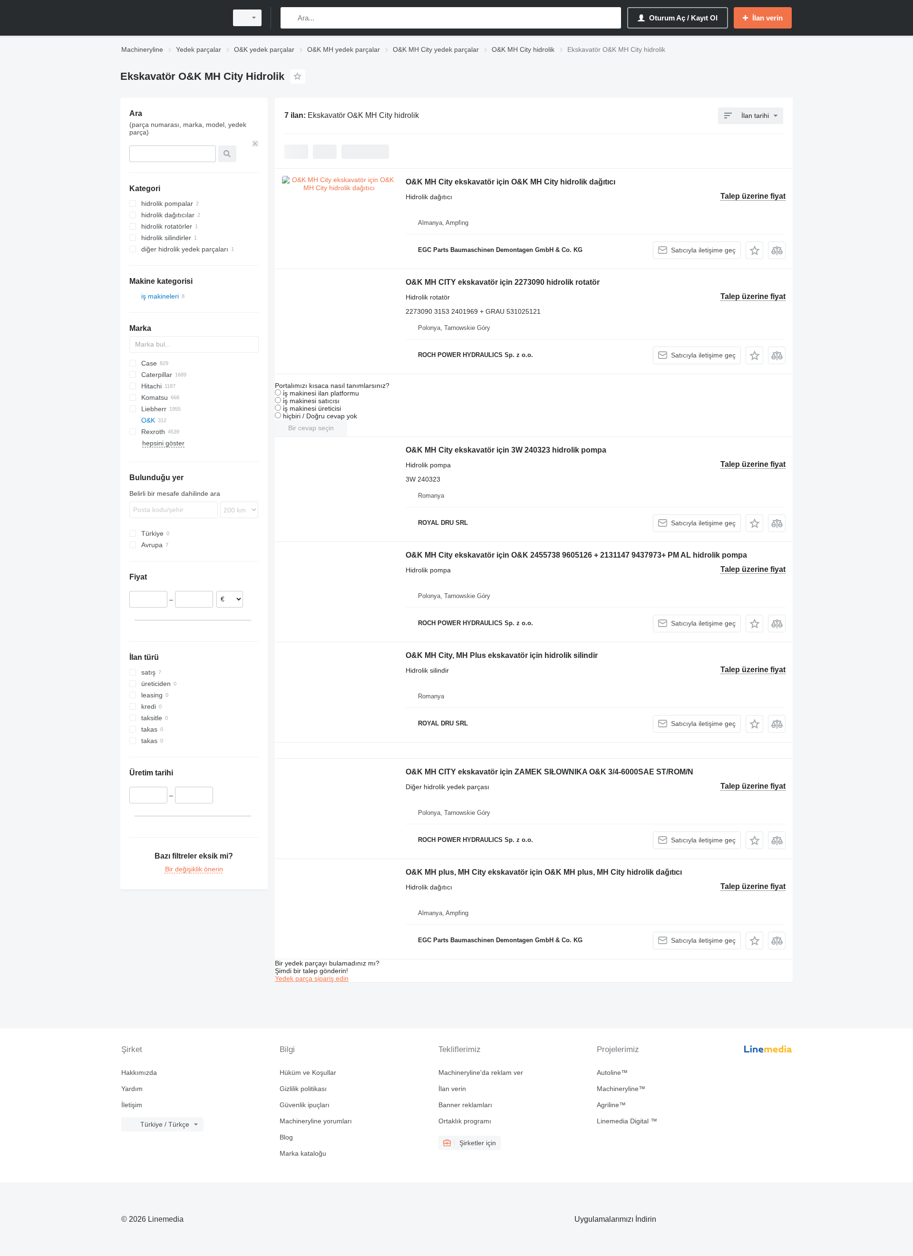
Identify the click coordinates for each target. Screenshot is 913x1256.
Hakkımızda (139, 1072)
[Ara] (290, 18)
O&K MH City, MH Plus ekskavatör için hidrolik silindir (502, 655)
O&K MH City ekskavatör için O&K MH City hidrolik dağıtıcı (510, 182)
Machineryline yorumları (316, 1121)
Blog (286, 1137)
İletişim (131, 1105)
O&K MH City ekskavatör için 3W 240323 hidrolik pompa (506, 450)
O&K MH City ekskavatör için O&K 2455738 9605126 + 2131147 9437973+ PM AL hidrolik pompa (576, 555)
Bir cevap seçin (311, 428)
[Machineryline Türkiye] (171, 17)
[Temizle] (255, 143)
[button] (754, 250)
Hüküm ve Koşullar (308, 1072)
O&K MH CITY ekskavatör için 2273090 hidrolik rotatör (503, 282)
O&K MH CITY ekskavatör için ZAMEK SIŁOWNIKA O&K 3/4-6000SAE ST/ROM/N (549, 772)
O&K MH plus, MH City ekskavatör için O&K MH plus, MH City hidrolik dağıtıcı (544, 872)
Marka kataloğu (303, 1153)
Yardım (132, 1088)
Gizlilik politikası (303, 1088)
